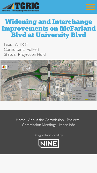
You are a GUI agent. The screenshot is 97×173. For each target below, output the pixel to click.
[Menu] (90, 6)
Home (20, 119)
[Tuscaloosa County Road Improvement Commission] (28, 6)
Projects (73, 119)
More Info (67, 124)
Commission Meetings (39, 124)
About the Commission (46, 119)
